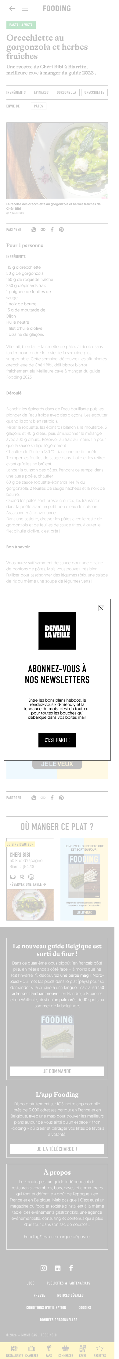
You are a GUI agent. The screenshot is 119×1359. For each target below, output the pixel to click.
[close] (101, 608)
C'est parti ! (57, 740)
